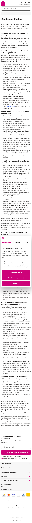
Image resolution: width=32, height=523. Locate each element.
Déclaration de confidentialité (16, 508)
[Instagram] (8, 500)
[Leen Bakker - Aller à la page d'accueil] (3, 3)
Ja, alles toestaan (16, 272)
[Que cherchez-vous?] (29, 8)
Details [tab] (17, 242)
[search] (16, 8)
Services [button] (4, 476)
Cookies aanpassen (15, 278)
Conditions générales (16, 505)
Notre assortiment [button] (7, 468)
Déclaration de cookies (16, 511)
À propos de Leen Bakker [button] (9, 480)
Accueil (4, 13)
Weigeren (16, 283)
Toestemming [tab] (7, 242)
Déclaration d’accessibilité (16, 514)
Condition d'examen (7, 484)
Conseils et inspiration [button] (8, 472)
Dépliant (3, 487)
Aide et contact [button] (6, 463)
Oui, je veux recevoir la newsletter (17, 452)
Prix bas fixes (10, 106)
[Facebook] (4, 500)
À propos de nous (6, 489)
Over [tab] (26, 242)
